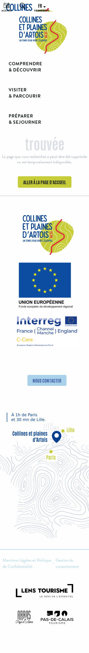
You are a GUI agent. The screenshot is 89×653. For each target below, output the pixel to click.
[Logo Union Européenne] (44, 287)
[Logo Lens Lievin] (44, 590)
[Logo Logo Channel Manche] (47, 331)
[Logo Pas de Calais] (57, 617)
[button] (22, 5)
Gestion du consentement (67, 563)
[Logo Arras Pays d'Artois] (24, 617)
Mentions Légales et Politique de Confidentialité (27, 563)
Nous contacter (47, 380)
